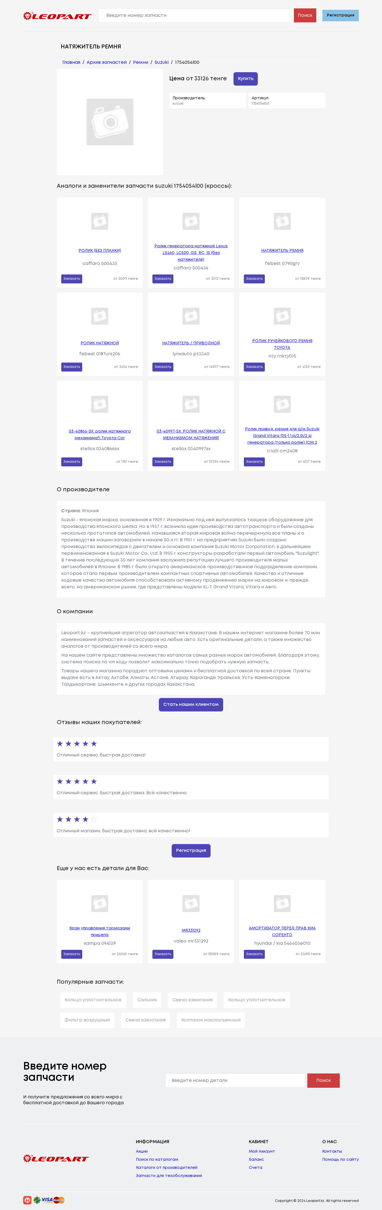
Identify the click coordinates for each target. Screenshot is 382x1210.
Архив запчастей (107, 62)
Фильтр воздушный (87, 1020)
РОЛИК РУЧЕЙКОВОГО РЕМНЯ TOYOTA (282, 344)
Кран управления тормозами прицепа (99, 932)
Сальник (147, 1000)
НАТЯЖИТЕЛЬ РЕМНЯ (282, 250)
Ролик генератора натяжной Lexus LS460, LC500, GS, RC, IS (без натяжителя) (191, 253)
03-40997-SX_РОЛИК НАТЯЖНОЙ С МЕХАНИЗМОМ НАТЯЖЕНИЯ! (191, 435)
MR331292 (191, 930)
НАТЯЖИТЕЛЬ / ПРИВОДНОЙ (191, 343)
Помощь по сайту (340, 1159)
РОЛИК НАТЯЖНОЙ (100, 343)
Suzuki (162, 62)
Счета (255, 1167)
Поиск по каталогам (157, 1159)
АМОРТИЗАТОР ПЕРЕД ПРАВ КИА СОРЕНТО (282, 932)
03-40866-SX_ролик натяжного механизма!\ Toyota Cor (100, 435)
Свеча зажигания (193, 1000)
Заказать (71, 278)
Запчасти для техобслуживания (169, 1176)
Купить (245, 79)
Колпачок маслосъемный (210, 1020)
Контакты (332, 1151)
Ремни (140, 62)
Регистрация (340, 15)
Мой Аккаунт (262, 1151)
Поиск (305, 15)
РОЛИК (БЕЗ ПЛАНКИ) (100, 250)
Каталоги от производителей (166, 1167)
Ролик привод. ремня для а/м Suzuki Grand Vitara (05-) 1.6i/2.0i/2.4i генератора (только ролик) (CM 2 (282, 435)
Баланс (256, 1159)
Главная (71, 62)
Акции (142, 1151)
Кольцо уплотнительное (93, 1000)
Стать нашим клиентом (191, 704)
